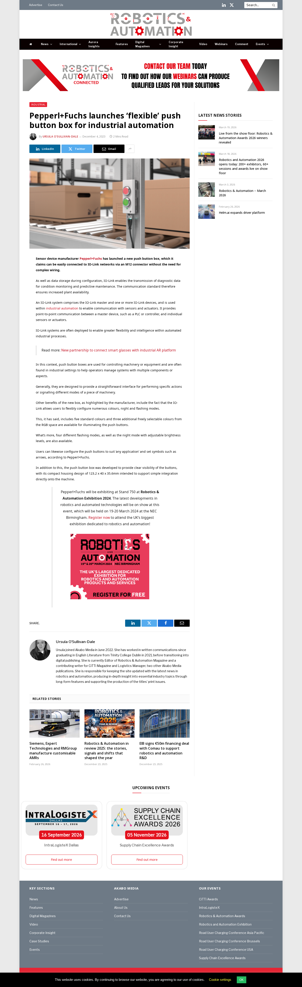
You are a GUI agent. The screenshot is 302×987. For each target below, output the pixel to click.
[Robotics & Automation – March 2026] (206, 189)
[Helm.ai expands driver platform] (206, 211)
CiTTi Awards (208, 899)
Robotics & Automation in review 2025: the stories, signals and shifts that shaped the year (106, 750)
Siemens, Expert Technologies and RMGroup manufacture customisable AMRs (53, 750)
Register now (99, 517)
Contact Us (55, 5)
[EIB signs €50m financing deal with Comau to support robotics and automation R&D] (165, 723)
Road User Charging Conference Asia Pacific (231, 933)
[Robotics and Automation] (151, 24)
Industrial (38, 104)
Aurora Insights (93, 44)
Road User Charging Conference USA (226, 949)
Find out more (61, 859)
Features (122, 44)
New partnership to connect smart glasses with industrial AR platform (118, 350)
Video (203, 44)
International (68, 44)
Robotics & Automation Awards (222, 916)
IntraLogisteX (209, 907)
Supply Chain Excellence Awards (147, 845)
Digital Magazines (142, 44)
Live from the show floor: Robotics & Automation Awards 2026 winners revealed (246, 137)
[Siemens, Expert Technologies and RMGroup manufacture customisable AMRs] (54, 723)
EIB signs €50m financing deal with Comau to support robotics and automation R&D (164, 750)
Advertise (35, 5)
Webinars (221, 44)
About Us (121, 907)
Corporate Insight (176, 44)
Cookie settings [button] (220, 979)
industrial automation (62, 308)
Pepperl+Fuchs (91, 258)
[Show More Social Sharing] (130, 149)
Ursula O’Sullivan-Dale (60, 136)
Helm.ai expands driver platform (242, 212)
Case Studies (39, 941)
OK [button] (241, 979)
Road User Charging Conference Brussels (229, 941)
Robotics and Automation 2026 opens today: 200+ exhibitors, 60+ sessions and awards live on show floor (243, 166)
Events (260, 44)
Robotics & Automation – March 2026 (242, 193)
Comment (241, 44)
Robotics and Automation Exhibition (225, 924)
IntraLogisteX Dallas (61, 845)
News (44, 44)
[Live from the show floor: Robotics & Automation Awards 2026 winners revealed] (206, 132)
